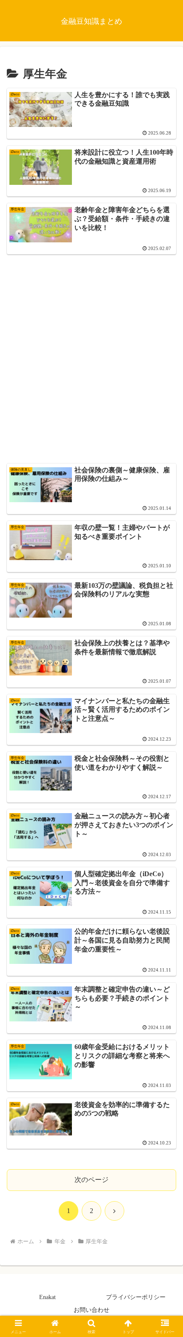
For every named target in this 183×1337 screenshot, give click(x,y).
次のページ (91, 1179)
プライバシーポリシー (136, 1297)
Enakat (47, 1297)
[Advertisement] (91, 352)
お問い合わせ (91, 1310)
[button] (165, 1125)
